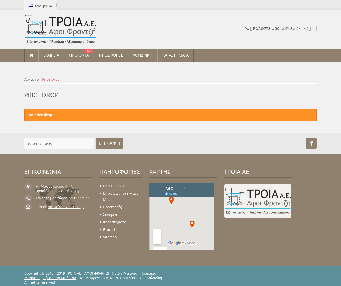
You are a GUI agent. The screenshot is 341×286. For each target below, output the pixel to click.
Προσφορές (112, 207)
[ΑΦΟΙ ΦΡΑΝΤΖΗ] (70, 29)
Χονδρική (110, 214)
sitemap (110, 237)
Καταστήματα (114, 222)
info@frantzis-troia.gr (66, 206)
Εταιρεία (110, 229)
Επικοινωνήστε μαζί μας (120, 196)
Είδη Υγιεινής (125, 273)
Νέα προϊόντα (115, 185)
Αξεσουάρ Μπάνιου (59, 277)
